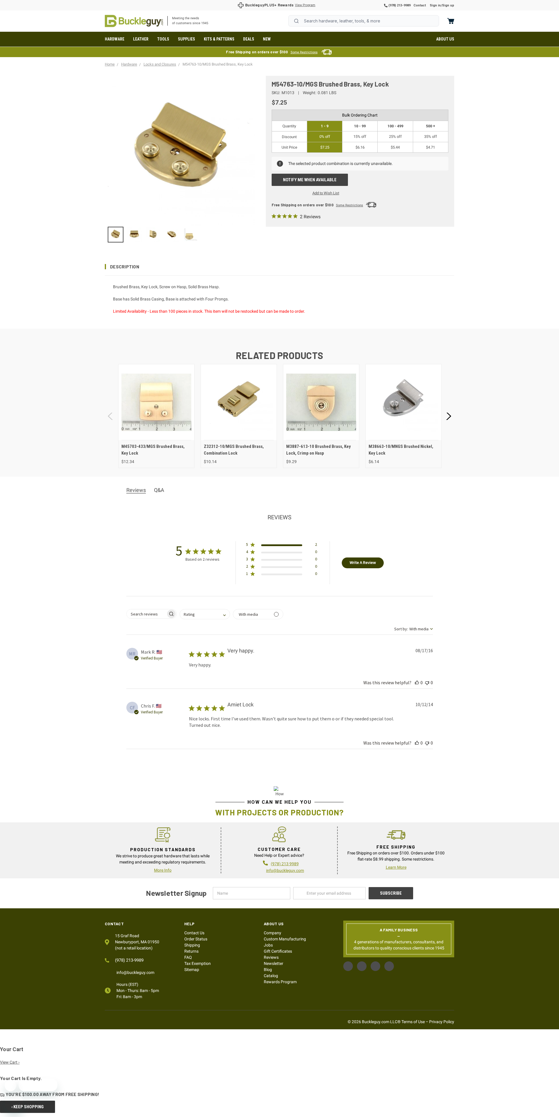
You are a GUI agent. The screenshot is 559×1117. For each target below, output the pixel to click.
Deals (248, 39)
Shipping (192, 945)
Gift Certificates (278, 951)
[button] (279, 267)
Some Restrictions (304, 52)
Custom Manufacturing (285, 939)
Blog (268, 969)
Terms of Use (413, 1021)
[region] (181, 234)
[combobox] (363, 21)
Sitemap (191, 969)
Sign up (448, 5)
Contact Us (194, 932)
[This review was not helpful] (427, 682)
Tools (163, 39)
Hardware (114, 39)
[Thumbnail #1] (134, 234)
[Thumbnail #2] (153, 234)
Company (272, 932)
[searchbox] (146, 613)
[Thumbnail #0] (115, 234)
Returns (191, 951)
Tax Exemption (197, 963)
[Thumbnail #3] (172, 234)
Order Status (195, 939)
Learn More (396, 867)
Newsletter (273, 963)
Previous (110, 416)
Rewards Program (280, 981)
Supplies (186, 39)
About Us (445, 39)
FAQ (188, 957)
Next (448, 416)
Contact (419, 5)
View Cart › (10, 1062)
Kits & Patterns (219, 39)
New (267, 39)
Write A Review (363, 562)
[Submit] (296, 21)
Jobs (268, 945)
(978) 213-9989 (399, 5)
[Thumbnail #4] (190, 234)
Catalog (271, 975)
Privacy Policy (441, 1021)
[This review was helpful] (417, 682)
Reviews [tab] (136, 490)
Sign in (435, 5)
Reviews (271, 957)
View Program (305, 5)
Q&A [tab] (159, 490)
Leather (140, 39)
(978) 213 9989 (285, 863)
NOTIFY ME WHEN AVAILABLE (310, 179)
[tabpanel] (156, 416)
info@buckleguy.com (285, 870)
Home (134, 21)
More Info (162, 870)
